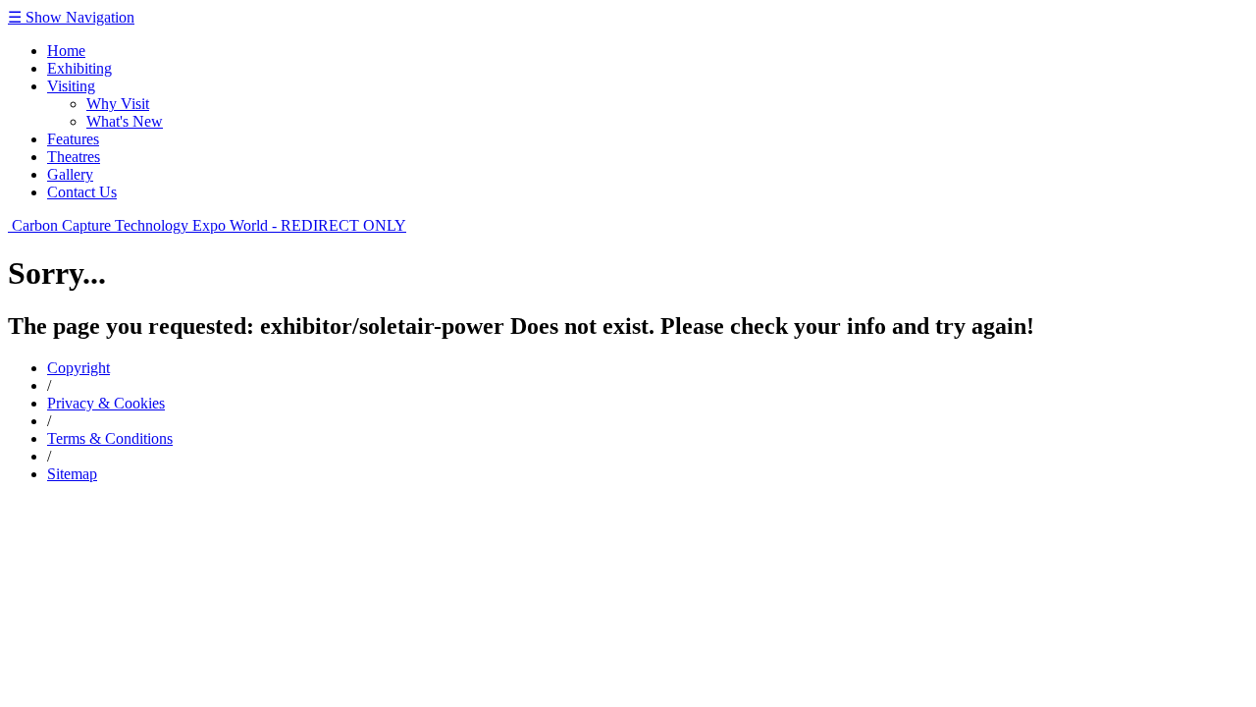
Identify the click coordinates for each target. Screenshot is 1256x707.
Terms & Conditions (110, 438)
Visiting (71, 86)
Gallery (70, 174)
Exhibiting (79, 68)
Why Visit (117, 103)
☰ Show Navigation (71, 17)
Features (73, 139)
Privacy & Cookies (106, 403)
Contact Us (82, 192)
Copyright (78, 367)
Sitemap (72, 473)
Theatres (73, 156)
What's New (124, 121)
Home (66, 50)
